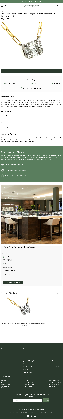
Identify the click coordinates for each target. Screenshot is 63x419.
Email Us (57, 83)
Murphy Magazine (27, 369)
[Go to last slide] (58, 292)
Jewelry (3, 358)
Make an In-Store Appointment (32, 88)
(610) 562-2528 (10, 83)
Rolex (2, 352)
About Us (25, 352)
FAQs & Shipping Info (54, 355)
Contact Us (51, 352)
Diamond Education (54, 364)
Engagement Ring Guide (55, 366)
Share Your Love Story (28, 366)
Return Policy (52, 358)
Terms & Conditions (14, 412)
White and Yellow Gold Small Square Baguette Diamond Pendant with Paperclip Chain (23, 323)
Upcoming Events (27, 372)
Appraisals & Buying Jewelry (30, 361)
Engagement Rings (6, 355)
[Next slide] (61, 292)
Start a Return (52, 361)
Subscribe (46, 400)
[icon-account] (58, 6)
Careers (25, 358)
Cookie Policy (33, 412)
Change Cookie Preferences (46, 412)
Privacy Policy (24, 412)
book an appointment (13, 282)
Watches (3, 361)
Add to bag (31, 71)
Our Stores (25, 355)
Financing (25, 364)
